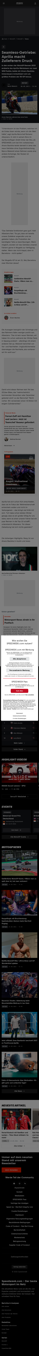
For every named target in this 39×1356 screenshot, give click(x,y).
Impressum (19, 713)
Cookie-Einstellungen (19, 718)
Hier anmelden (29, 694)
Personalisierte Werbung (19, 670)
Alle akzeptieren (19, 659)
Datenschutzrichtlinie (19, 716)
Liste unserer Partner (9, 709)
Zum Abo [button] (19, 691)
